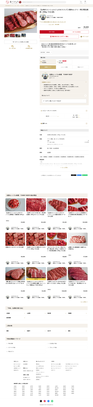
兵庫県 (40, 391)
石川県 (15, 389)
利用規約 (37, 370)
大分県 (40, 395)
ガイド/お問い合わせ (40, 366)
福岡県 (72, 393)
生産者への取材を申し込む (28, 370)
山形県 (56, 386)
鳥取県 (64, 391)
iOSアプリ (53, 370)
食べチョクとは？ (17, 364)
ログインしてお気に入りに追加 (22, 41)
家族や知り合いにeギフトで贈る (60, 36)
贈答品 (45, 156)
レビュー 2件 (51, 24)
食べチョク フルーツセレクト (71, 366)
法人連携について (26, 377)
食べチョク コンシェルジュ (56, 366)
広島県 (23, 393)
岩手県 (31, 386)
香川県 (48, 393)
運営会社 (37, 364)
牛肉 (51, 148)
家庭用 (50, 156)
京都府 (23, 391)
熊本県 (31, 395)
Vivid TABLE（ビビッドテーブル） (72, 364)
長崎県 (23, 395)
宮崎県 (48, 395)
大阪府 (31, 391)
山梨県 (31, 389)
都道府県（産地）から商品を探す (21, 383)
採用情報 (37, 379)
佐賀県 (49, 152)
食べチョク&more (69, 368)
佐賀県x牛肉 (70, 156)
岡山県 (15, 393)
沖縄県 (64, 395)
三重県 (72, 389)
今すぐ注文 (52, 31)
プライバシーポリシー (40, 372)
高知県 (64, 393)
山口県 (31, 393)
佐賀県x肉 (63, 156)
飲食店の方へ (16, 370)
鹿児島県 (56, 395)
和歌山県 (56, 391)
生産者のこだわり (46, 82)
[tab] (64, 67)
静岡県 (56, 389)
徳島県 (40, 393)
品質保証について (17, 368)
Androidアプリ (68, 370)
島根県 (72, 391)
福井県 (23, 389)
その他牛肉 (56, 148)
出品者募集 (25, 364)
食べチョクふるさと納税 (56, 364)
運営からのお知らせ (40, 368)
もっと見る (65, 167)
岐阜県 (48, 389)
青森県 (23, 386)
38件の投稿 (57, 24)
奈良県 (48, 391)
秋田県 (48, 386)
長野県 (40, 389)
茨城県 (72, 386)
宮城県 (40, 386)
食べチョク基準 (17, 366)
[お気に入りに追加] (35, 10)
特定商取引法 (38, 374)
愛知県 (64, 389)
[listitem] (15, 313)
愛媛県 (56, 393)
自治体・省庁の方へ (27, 379)
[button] (64, 114)
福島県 (64, 386)
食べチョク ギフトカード (56, 368)
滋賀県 (15, 391)
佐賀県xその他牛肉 (80, 156)
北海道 (15, 386)
